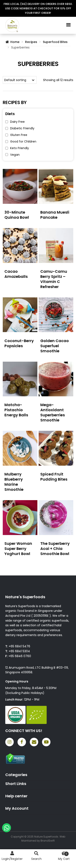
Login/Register (12, 859)
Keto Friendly (19, 148)
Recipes (31, 42)
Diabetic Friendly (22, 128)
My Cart (64, 856)
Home (14, 42)
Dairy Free (17, 122)
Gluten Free (18, 135)
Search (36, 859)
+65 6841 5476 (19, 646)
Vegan (15, 155)
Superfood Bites (55, 42)
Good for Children (23, 141)
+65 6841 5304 (19, 651)
